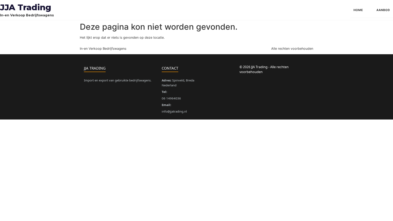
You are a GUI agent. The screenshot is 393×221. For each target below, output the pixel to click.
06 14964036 (171, 98)
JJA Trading (25, 7)
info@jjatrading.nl (174, 111)
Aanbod (383, 10)
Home (358, 10)
